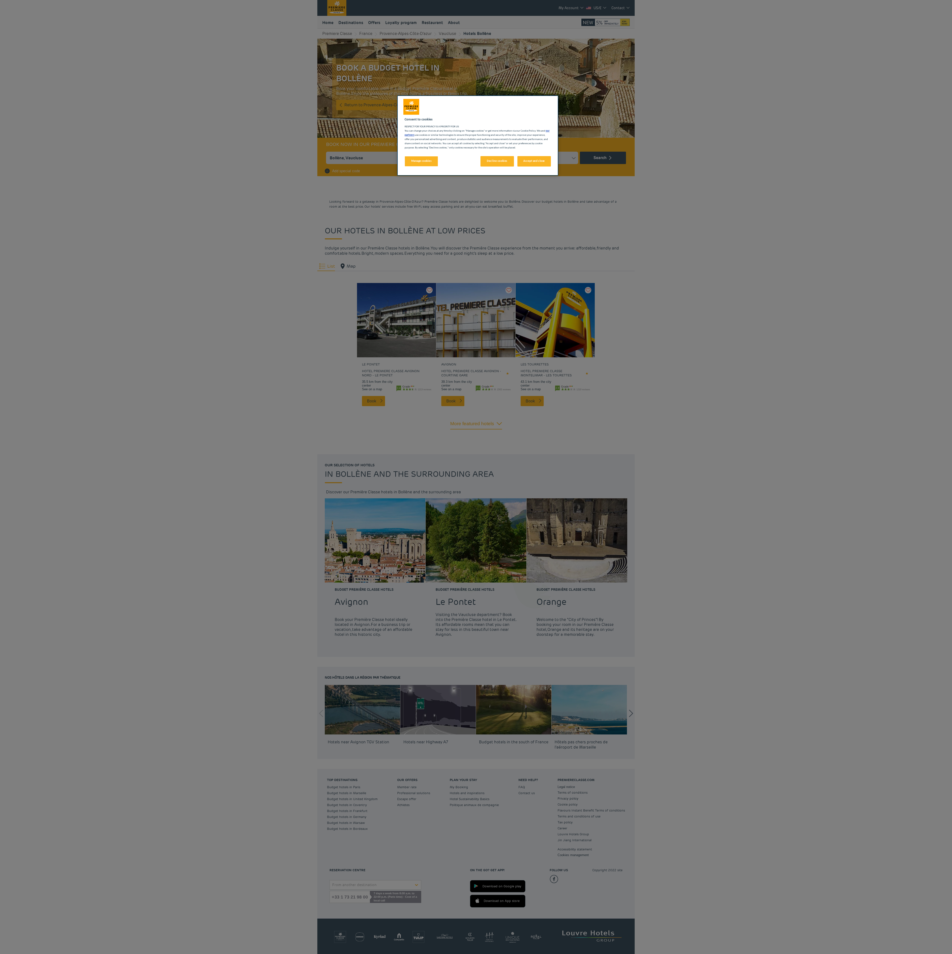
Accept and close (534, 161)
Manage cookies (421, 161)
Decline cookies (497, 161)
